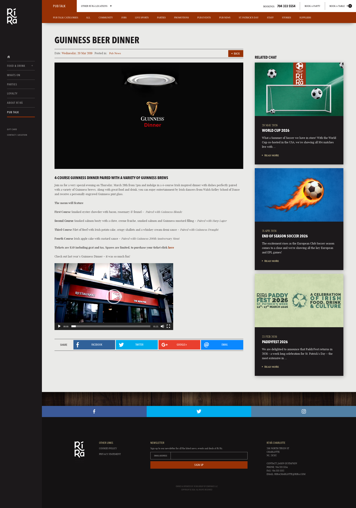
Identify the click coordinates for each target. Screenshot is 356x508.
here (171, 247)
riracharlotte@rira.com (289, 474)
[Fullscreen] (168, 326)
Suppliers (305, 17)
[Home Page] (12, 19)
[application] (114, 296)
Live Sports (142, 17)
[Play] (59, 326)
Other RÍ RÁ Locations (94, 6)
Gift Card (12, 129)
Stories (286, 17)
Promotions (181, 17)
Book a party (312, 6)
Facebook (94, 411)
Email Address (160, 455)
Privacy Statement (110, 454)
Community (106, 17)
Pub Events (204, 17)
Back (237, 53)
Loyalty (12, 93)
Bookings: (279, 6)
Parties (12, 84)
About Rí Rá (15, 102)
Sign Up (199, 465)
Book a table (337, 6)
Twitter (199, 411)
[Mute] (162, 326)
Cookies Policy (108, 448)
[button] (113, 296)
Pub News (224, 17)
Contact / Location (17, 135)
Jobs (124, 17)
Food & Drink (16, 66)
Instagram (303, 411)
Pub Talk (13, 112)
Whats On (13, 75)
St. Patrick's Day (249, 17)
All (88, 17)
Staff (270, 17)
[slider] (110, 326)
